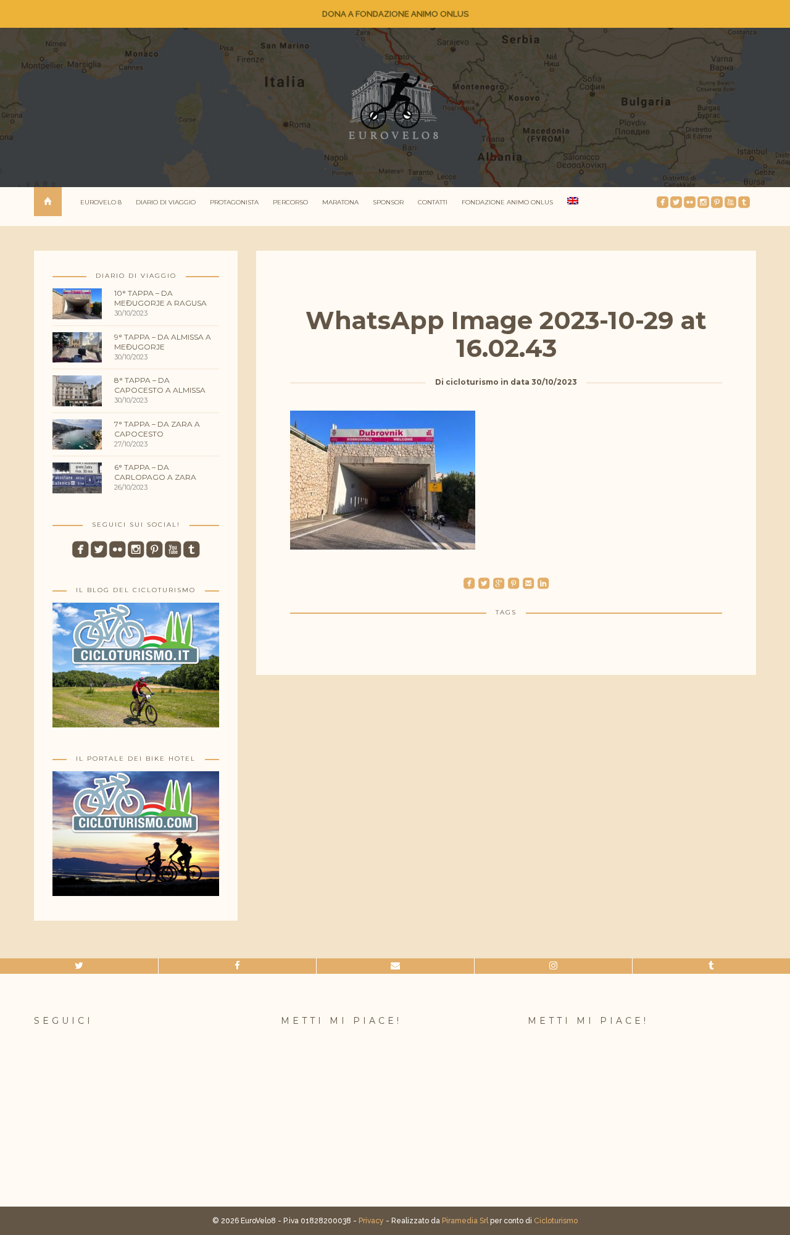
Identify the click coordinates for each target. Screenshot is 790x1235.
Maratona (340, 202)
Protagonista (234, 202)
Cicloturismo (556, 1220)
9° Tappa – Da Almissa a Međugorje (162, 341)
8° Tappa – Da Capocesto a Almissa (160, 385)
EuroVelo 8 (101, 202)
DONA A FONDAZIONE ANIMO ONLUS (395, 14)
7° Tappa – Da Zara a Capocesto (157, 428)
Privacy (371, 1220)
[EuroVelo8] (395, 105)
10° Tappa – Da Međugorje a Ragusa (160, 298)
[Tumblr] (711, 966)
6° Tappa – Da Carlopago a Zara (155, 472)
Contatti (432, 202)
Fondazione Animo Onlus (507, 202)
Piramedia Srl (465, 1220)
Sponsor (388, 202)
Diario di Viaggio (166, 202)
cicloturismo (472, 382)
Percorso (290, 202)
